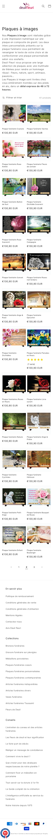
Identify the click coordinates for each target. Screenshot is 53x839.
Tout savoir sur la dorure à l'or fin (22, 782)
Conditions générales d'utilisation (22, 609)
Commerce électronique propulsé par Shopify (33, 833)
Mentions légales (14, 615)
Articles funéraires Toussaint (20, 703)
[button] (3, 6)
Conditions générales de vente (21, 602)
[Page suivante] (42, 567)
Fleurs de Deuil (13, 709)
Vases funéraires (14, 697)
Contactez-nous (14, 621)
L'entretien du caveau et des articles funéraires (24, 729)
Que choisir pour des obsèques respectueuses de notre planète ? (22, 764)
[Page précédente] (11, 567)
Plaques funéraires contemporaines (23, 677)
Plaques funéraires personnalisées (23, 671)
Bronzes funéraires (15, 646)
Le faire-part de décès (17, 743)
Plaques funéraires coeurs (19, 665)
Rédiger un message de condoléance (24, 750)
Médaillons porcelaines (17, 658)
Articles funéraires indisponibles (22, 684)
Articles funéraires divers (18, 690)
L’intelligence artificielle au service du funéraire (24, 797)
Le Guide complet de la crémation (22, 789)
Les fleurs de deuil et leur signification (25, 737)
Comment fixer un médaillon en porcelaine (21, 774)
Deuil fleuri (14, 833)
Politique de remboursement (20, 596)
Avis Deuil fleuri (13, 628)
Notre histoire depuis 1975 (19, 805)
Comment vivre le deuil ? (18, 756)
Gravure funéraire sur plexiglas (21, 652)
